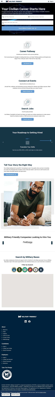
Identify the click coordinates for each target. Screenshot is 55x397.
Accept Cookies (6, 394)
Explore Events (26, 91)
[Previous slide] (3, 242)
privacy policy (43, 392)
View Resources (10, 174)
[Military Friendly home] (14, 1)
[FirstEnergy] (27, 242)
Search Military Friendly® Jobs (27, 28)
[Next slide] (52, 142)
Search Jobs (26, 119)
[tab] (22, 247)
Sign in (51, 1)
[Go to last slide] (3, 142)
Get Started (27, 63)
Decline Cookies (15, 394)
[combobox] (15, 16)
